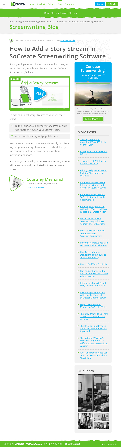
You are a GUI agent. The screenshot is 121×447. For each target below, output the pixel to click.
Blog (60, 4)
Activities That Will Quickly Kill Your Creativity (93, 162)
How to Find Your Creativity (93, 264)
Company (69, 4)
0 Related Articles (67, 40)
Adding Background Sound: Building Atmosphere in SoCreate (93, 173)
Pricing (51, 4)
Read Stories (51, 13)
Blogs (20, 21)
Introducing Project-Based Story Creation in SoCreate (93, 284)
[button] (93, 393)
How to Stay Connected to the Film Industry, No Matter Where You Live (94, 274)
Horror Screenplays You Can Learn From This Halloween (94, 244)
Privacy (103, 444)
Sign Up (100, 4)
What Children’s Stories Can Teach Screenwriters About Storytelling (94, 355)
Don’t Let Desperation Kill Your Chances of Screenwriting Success (92, 233)
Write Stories (69, 13)
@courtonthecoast (36, 187)
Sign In (113, 4)
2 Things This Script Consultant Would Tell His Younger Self (93, 142)
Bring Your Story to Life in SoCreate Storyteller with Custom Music (92, 197)
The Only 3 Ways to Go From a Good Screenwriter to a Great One (94, 317)
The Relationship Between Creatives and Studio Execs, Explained (93, 329)
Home (32, 4)
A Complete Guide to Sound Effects (93, 153)
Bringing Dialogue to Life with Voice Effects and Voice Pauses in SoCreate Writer (93, 209)
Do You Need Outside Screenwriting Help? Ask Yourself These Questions (92, 221)
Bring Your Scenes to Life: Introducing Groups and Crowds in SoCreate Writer (93, 185)
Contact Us (112, 444)
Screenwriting (32, 21)
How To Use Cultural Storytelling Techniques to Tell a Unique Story (93, 255)
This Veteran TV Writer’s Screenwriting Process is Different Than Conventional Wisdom (94, 342)
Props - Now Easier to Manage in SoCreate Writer (93, 305)
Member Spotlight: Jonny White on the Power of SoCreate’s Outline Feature (93, 295)
